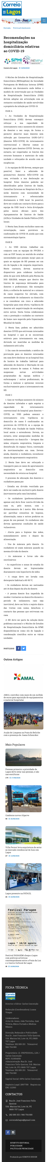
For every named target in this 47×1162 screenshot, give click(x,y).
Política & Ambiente (21, 28)
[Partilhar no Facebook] (18, 648)
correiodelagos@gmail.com (22, 1120)
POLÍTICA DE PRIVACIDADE (22, 1148)
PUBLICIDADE (16, 1146)
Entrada (7, 28)
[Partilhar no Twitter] (24, 648)
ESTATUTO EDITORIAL (19, 1143)
